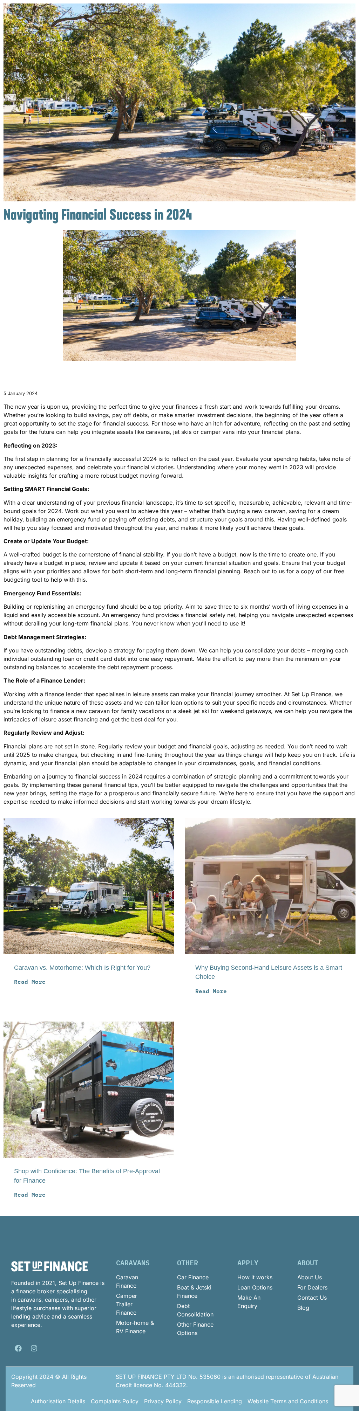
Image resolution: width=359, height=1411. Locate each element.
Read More (30, 981)
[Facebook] (18, 1348)
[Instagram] (34, 1348)
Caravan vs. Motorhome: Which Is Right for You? (82, 967)
